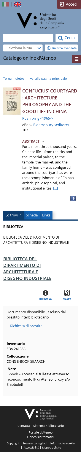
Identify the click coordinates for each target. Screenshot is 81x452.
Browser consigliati (34, 443)
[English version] (18, 4)
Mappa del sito (51, 447)
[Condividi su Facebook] (73, 198)
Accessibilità (31, 447)
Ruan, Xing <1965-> (37, 118)
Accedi (72, 4)
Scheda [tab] (32, 215)
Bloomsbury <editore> (51, 124)
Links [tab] (46, 215)
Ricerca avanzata (64, 48)
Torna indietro (13, 78)
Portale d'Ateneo (40, 432)
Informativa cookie (62, 443)
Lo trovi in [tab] (13, 215)
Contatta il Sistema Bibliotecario (40, 426)
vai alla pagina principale (48, 78)
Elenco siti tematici (40, 437)
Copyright (13, 443)
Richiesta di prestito (26, 325)
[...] (55, 188)
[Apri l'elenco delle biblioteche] (39, 48)
